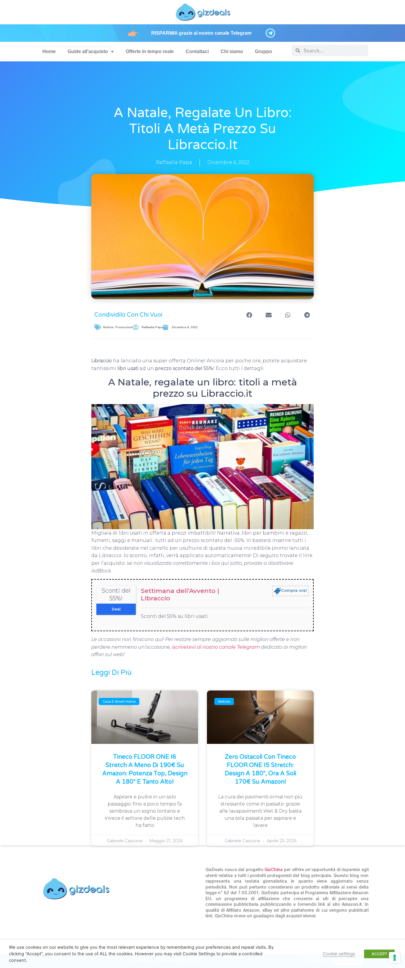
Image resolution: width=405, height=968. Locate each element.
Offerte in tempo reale (150, 51)
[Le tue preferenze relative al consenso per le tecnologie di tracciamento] (394, 957)
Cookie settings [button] (339, 953)
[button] (249, 315)
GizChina (273, 869)
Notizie (108, 327)
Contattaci (197, 51)
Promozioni (124, 327)
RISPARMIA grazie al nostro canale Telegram (201, 33)
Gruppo (263, 51)
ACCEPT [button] (379, 953)
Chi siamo (232, 51)
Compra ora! (294, 590)
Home (49, 51)
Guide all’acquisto (88, 51)
